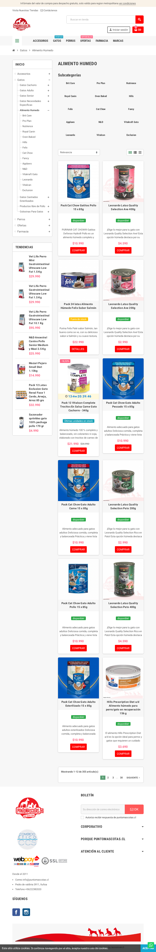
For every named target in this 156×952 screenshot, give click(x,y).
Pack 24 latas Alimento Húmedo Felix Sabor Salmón (78, 306)
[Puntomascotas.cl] (21, 23)
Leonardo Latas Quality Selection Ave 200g (123, 306)
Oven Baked (101, 96)
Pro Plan (101, 83)
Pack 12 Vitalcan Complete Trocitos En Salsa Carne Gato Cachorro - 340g (78, 406)
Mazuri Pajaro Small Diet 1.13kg (38, 367)
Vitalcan (101, 135)
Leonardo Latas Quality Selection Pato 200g (123, 506)
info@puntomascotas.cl (36, 879)
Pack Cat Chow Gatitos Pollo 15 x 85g (78, 207)
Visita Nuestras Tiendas (25, 10)
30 (121, 777)
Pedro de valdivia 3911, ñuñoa (31, 884)
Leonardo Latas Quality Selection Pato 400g (123, 605)
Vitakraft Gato (131, 122)
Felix (70, 109)
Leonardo (70, 135)
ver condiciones (127, 3)
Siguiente (134, 777)
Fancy (131, 109)
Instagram (26, 912)
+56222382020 (33, 889)
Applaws (70, 122)
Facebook (16, 912)
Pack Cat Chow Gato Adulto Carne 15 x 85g (78, 506)
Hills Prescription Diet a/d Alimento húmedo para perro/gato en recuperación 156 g (123, 707)
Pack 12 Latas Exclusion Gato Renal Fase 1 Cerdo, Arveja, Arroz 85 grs (38, 393)
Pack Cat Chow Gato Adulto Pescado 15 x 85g (123, 404)
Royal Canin (70, 96)
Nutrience (131, 83)
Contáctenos (50, 10)
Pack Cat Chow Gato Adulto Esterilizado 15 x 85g (78, 703)
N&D (101, 122)
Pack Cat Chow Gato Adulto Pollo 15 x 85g (78, 605)
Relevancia (66, 152)
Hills (131, 96)
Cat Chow (100, 109)
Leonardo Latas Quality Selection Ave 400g (123, 207)
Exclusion (131, 135)
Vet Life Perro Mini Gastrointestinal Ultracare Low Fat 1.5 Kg (39, 264)
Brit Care (70, 83)
